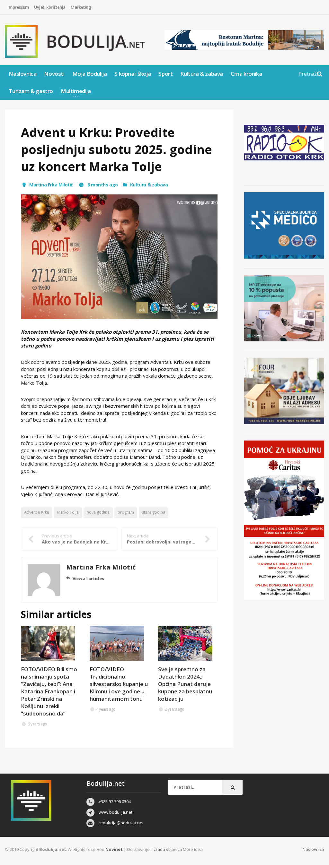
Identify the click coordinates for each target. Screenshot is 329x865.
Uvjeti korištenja (50, 7)
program (126, 512)
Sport (165, 73)
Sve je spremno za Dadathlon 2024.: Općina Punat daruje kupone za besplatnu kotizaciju (185, 683)
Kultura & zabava (201, 73)
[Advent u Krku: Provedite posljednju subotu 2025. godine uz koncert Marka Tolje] (119, 256)
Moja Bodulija (89, 73)
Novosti (54, 73)
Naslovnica (22, 73)
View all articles (88, 578)
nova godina (98, 512)
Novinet (114, 849)
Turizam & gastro (31, 91)
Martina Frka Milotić (51, 185)
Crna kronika (246, 73)
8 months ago (102, 185)
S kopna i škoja (132, 73)
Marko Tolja (68, 512)
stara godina (153, 512)
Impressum (18, 7)
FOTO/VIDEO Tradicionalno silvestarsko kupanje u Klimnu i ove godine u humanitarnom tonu (119, 683)
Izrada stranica (168, 849)
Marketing (81, 7)
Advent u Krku (36, 512)
